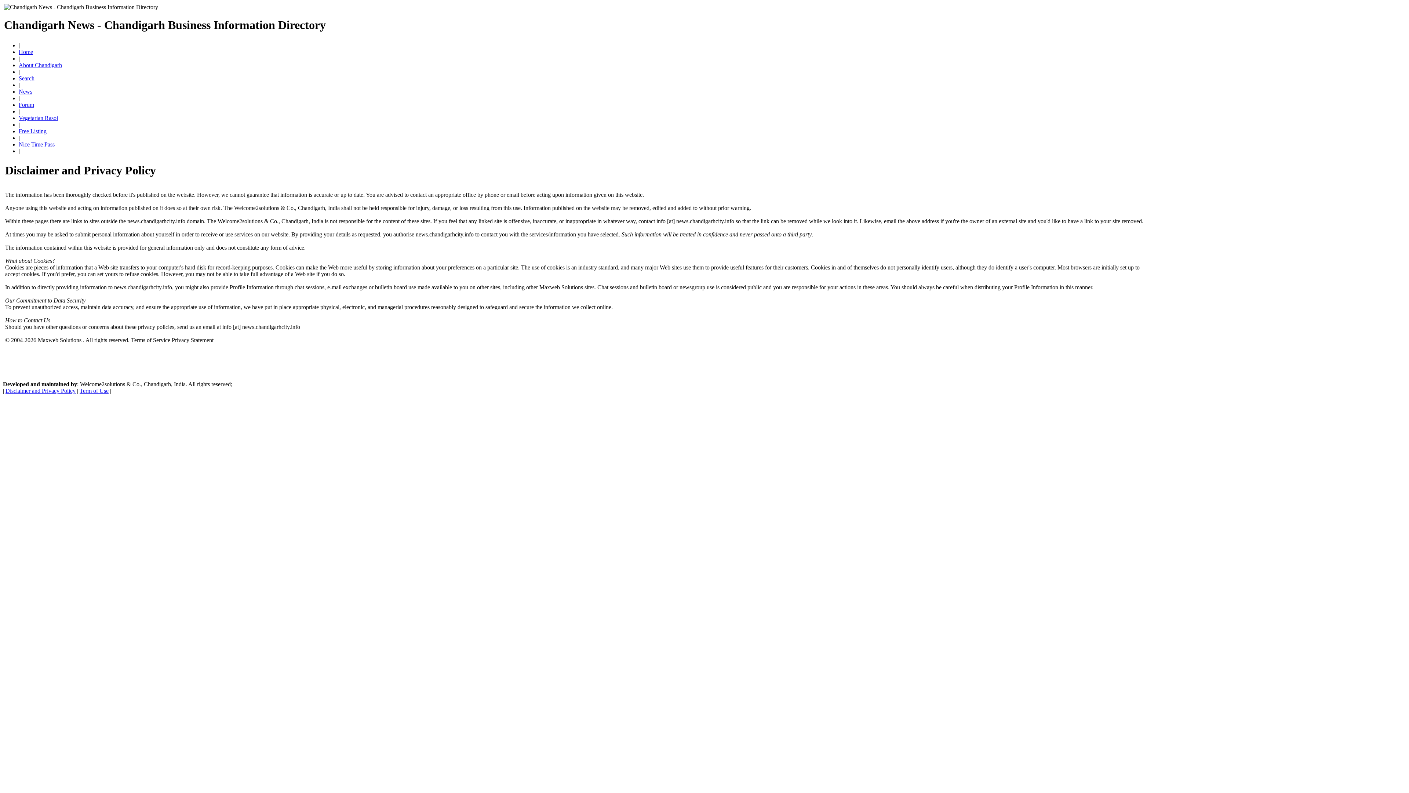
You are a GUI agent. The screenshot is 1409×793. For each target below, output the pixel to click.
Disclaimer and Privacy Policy (41, 391)
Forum (26, 105)
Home (26, 52)
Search (26, 78)
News (25, 91)
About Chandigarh (40, 65)
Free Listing (33, 131)
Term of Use (94, 391)
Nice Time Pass (37, 144)
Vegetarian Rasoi (38, 118)
